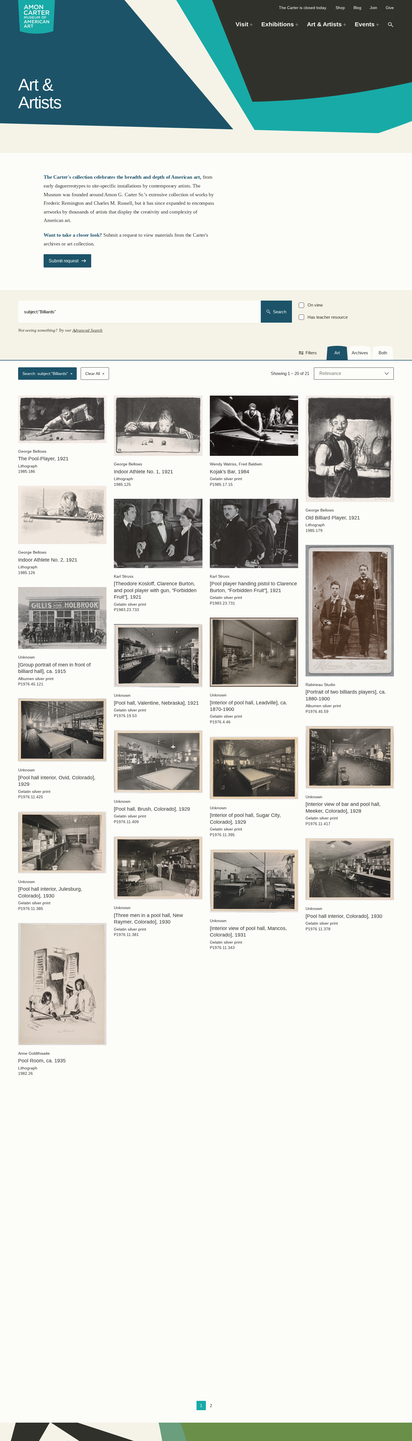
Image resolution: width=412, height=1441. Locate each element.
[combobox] (139, 312)
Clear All (94, 373)
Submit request (63, 260)
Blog (357, 7)
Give (390, 7)
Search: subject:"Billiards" (47, 373)
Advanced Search (87, 330)
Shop (340, 7)
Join (373, 7)
